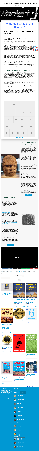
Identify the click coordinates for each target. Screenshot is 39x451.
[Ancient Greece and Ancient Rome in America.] (15, 416)
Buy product (28, 379)
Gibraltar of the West (20, 438)
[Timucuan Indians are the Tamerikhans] (15, 443)
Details (11, 298)
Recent (22, 392)
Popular (17, 392)
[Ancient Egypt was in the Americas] (15, 400)
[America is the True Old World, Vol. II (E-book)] (19, 368)
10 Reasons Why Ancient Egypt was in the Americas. (21, 412)
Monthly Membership (7, 347)
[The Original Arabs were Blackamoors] (15, 447)
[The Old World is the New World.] (15, 426)
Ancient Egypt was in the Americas (20, 400)
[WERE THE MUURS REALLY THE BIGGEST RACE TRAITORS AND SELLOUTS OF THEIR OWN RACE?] (15, 420)
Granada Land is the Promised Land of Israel (20, 396)
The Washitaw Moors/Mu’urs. (19, 404)
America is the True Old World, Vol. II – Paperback (7, 377)
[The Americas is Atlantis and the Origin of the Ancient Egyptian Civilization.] (15, 434)
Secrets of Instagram (18, 354)
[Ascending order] (23, 276)
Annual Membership (18, 320)
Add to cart (28, 306)
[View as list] (20, 279)
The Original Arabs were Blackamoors (20, 447)
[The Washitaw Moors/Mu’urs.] (15, 404)
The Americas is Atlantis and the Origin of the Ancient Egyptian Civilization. (20, 434)
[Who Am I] (19, 14)
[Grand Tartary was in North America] (15, 408)
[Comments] (25, 392)
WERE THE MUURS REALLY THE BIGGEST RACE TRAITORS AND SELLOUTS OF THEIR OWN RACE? (20, 420)
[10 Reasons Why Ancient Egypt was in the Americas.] (15, 412)
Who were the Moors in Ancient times (20, 429)
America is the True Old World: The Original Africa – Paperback (19, 301)
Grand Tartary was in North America (20, 408)
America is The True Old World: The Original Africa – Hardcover (7, 293)
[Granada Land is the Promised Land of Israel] (15, 396)
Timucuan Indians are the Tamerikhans (20, 443)
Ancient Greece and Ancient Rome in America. (20, 416)
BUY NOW (3, 298)
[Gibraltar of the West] (15, 439)
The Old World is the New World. (20, 425)
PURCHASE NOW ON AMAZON (4, 383)
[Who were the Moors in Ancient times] (15, 430)
